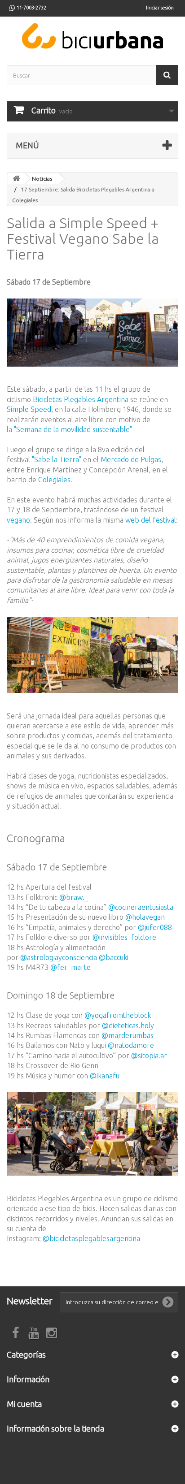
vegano (18, 520)
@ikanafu (104, 1076)
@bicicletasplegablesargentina (91, 1238)
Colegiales (54, 480)
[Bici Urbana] (92, 36)
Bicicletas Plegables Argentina (80, 399)
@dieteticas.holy (128, 1025)
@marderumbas (127, 1035)
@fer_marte (70, 967)
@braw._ (73, 897)
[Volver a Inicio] (16, 178)
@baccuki (113, 957)
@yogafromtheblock (117, 1015)
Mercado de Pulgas (131, 459)
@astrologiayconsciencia (58, 957)
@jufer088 (155, 927)
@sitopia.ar (149, 1055)
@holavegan (145, 917)
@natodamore (131, 1045)
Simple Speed (29, 409)
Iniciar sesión (160, 7)
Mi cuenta (24, 1403)
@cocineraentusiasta (140, 907)
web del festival (150, 520)
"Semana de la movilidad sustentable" (73, 429)
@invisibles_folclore (124, 937)
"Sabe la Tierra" (56, 459)
